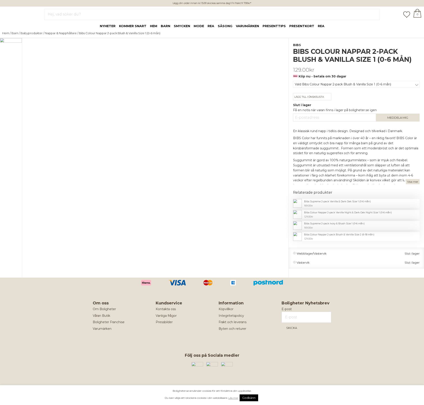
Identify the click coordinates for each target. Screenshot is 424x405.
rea (211, 26)
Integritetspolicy (231, 316)
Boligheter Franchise (109, 322)
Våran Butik (101, 316)
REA (321, 26)
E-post (287, 309)
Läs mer (233, 397)
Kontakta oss (166, 309)
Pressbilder (164, 322)
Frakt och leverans (232, 322)
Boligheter (17, 13)
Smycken (182, 26)
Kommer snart (132, 26)
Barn (165, 26)
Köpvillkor (226, 309)
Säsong (225, 26)
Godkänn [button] (249, 397)
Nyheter (107, 26)
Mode (199, 26)
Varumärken (247, 26)
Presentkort (301, 26)
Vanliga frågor (166, 316)
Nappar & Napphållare (61, 33)
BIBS (297, 45)
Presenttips (274, 26)
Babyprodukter (32, 33)
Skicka (291, 328)
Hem (153, 26)
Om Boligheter (104, 309)
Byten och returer (232, 329)
